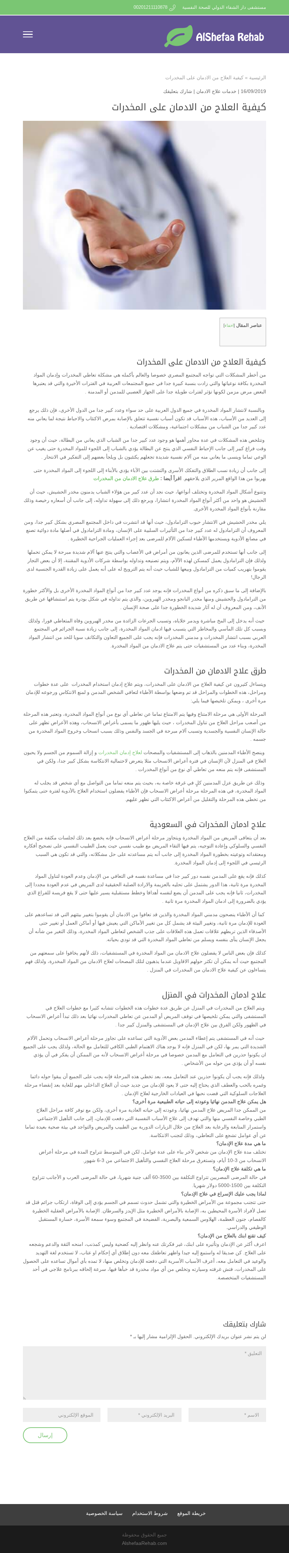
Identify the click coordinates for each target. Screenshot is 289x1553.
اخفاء (229, 325)
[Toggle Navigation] (28, 36)
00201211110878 (150, 7)
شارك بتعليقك (177, 91)
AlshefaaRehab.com (144, 1543)
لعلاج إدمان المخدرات (120, 752)
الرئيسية (257, 77)
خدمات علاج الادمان (216, 91)
